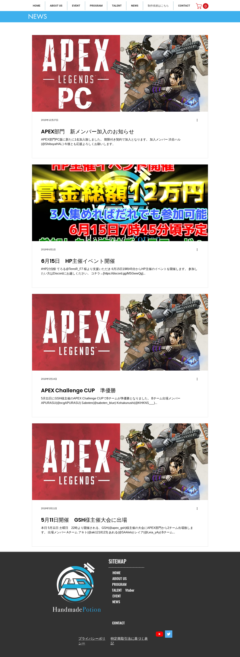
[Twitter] (168, 634)
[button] (203, 6)
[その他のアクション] (198, 120)
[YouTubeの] (159, 634)
